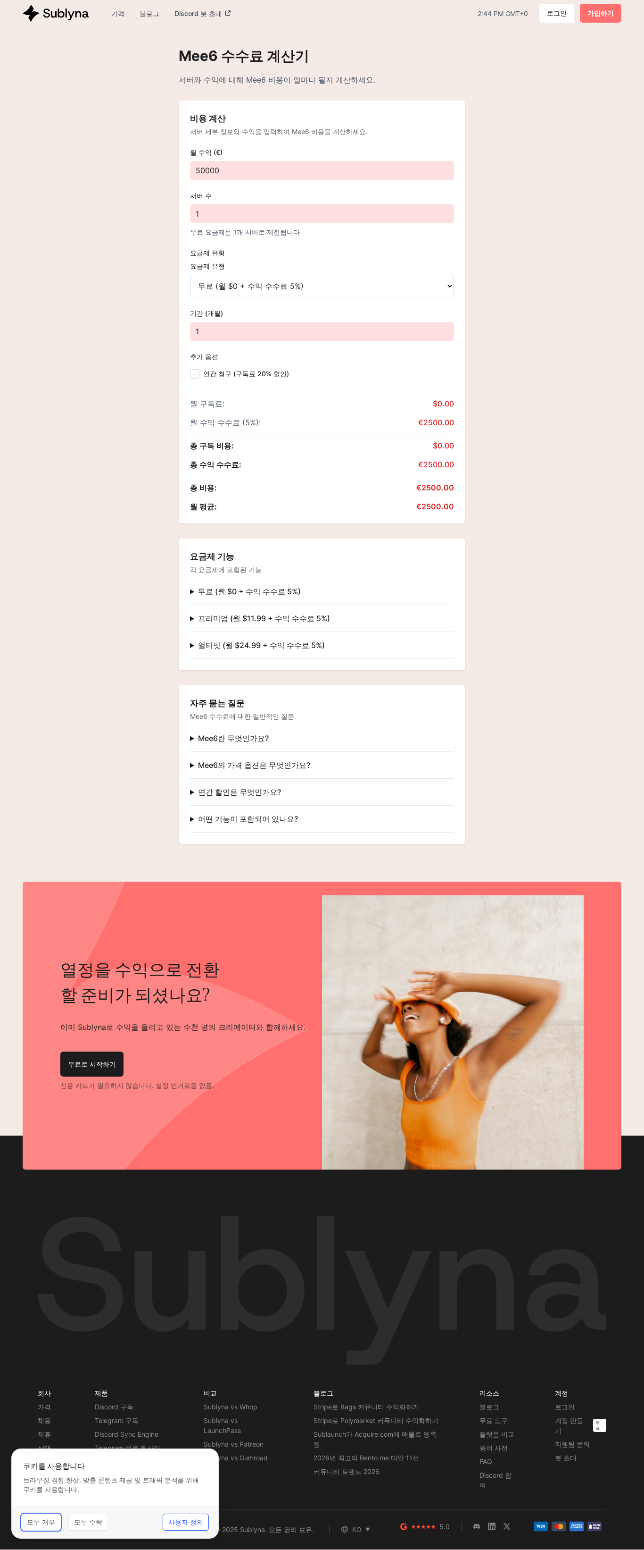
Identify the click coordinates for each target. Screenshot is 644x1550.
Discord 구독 (114, 1407)
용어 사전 (493, 1448)
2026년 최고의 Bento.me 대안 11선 (366, 1458)
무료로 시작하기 (92, 1064)
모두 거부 (41, 1521)
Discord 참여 (495, 1480)
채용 (44, 1420)
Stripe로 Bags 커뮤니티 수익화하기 (366, 1407)
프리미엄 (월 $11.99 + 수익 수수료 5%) (264, 618)
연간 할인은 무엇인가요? (239, 792)
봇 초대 (566, 1458)
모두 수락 (88, 1521)
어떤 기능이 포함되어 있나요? (248, 819)
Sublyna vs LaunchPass (222, 1425)
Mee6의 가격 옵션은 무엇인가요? (254, 765)
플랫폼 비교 (496, 1434)
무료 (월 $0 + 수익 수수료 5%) (249, 591)
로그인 (557, 13)
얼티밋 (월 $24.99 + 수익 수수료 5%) (261, 645)
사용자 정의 (185, 1521)
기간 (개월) (206, 313)
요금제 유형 (207, 253)
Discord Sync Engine (126, 1434)
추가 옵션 (204, 357)
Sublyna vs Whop (230, 1407)
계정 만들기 (569, 1425)
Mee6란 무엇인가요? (233, 738)
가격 (44, 1407)
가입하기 (600, 13)
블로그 (489, 1407)
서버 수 (201, 196)
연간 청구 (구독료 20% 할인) (246, 374)
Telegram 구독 (117, 1420)
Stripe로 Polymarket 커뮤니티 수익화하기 (376, 1420)
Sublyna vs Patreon (234, 1444)
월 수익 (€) (206, 152)
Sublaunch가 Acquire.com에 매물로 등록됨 (375, 1439)
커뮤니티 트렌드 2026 (347, 1471)
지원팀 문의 (572, 1444)
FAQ (485, 1461)
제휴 (44, 1434)
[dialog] (115, 1494)
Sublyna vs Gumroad (236, 1458)
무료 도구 (493, 1420)
